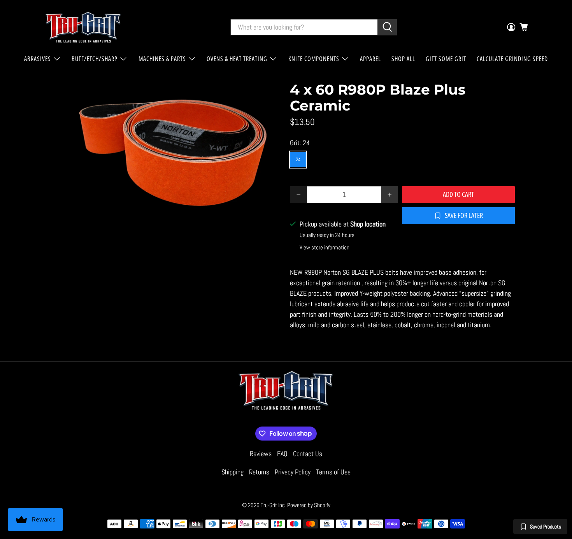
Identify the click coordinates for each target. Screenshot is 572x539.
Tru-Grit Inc (273, 505)
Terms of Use (333, 471)
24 (298, 159)
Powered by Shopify (308, 505)
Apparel (370, 58)
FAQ (282, 453)
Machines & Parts (162, 58)
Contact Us (307, 453)
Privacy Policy (293, 471)
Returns (259, 471)
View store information (324, 247)
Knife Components (313, 58)
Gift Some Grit (446, 58)
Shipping (232, 471)
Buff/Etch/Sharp (95, 58)
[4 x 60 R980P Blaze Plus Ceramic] (169, 153)
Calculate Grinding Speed (512, 58)
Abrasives (37, 58)
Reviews (261, 453)
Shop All (403, 58)
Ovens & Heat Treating (237, 58)
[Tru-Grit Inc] (83, 27)
